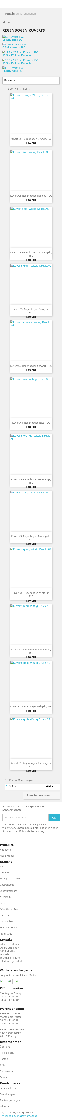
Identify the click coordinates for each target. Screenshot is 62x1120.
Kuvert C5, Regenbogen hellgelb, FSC (31, 706)
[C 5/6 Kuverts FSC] (14, 44)
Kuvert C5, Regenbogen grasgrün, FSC (31, 311)
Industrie (5, 872)
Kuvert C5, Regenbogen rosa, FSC (31, 422)
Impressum (6, 1071)
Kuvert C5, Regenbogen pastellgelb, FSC (31, 538)
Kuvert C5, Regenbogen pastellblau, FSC (31, 651)
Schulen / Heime (9, 927)
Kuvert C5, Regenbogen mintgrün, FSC (31, 594)
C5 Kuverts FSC (12, 40)
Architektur (6, 896)
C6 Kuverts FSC (12, 71)
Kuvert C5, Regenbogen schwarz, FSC (31, 365)
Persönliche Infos (9, 1088)
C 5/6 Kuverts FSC (13, 47)
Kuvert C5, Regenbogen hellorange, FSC (31, 481)
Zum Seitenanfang (41, 796)
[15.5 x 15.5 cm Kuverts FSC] (20, 60)
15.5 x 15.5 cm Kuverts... (18, 63)
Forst (2, 903)
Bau (2, 866)
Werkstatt (5, 915)
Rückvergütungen (10, 1100)
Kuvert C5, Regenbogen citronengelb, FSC (31, 254)
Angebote (5, 849)
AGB (2, 1065)
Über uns (5, 1046)
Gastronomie (7, 884)
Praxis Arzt (6, 933)
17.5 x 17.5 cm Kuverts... (18, 55)
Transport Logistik (10, 878)
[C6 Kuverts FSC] (13, 67)
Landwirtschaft (8, 890)
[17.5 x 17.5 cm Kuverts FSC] (20, 52)
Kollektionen (7, 1052)
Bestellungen (7, 1094)
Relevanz (30, 80)
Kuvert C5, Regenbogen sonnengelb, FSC (31, 765)
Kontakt (4, 1058)
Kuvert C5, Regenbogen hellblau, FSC (31, 195)
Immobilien (6, 921)
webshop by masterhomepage (19, 1115)
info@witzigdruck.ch (11, 961)
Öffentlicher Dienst (10, 909)
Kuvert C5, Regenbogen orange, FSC (31, 138)
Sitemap (4, 1077)
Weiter (52, 787)
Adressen (5, 1106)
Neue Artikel (7, 855)
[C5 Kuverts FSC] (13, 36)
